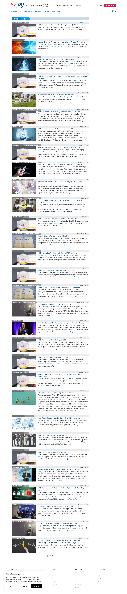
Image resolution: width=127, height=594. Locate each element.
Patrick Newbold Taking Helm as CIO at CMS (53, 236)
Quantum (46, 11)
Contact (100, 579)
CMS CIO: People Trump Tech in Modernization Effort (57, 435)
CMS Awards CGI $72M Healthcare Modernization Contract (58, 270)
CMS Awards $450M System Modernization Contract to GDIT (59, 357)
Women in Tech (29, 390)
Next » (51, 556)
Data (76, 582)
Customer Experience (29, 302)
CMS (26, 23)
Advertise (101, 576)
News (26, 5)
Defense (38, 11)
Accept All (36, 586)
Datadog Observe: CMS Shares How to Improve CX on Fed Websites (61, 323)
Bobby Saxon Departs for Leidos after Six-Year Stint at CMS (59, 469)
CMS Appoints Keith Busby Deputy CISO (52, 340)
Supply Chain (29, 416)
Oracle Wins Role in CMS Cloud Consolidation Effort (56, 95)
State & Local (56, 11)
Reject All (24, 586)
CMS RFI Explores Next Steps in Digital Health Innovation (58, 219)
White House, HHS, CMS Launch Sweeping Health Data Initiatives (61, 165)
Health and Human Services (32, 57)
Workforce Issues (17, 390)
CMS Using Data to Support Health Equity (52, 452)
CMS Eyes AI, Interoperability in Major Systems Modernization (60, 129)
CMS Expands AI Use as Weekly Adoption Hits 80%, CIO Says (59, 112)
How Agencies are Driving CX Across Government (55, 304)
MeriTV (72, 5)
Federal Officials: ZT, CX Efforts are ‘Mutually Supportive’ (57, 523)
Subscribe (111, 5)
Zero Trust (29, 521)
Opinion (58, 5)
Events (32, 5)
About (100, 573)
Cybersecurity (28, 11)
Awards (77, 588)
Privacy (100, 582)
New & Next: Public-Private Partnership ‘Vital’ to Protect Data (59, 506)
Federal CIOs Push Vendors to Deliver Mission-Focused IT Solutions (61, 42)
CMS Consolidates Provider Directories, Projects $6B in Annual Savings (63, 25)
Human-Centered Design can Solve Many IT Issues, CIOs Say (59, 540)
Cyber (77, 579)
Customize (12, 586)
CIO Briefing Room (18, 40)
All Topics (14, 11)
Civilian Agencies (17, 23)
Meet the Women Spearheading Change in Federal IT (56, 393)
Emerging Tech (17, 126)
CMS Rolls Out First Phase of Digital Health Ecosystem (57, 59)
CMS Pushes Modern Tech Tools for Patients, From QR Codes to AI (61, 147)
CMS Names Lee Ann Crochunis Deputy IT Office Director (58, 253)
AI (20, 11)
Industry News (17, 92)
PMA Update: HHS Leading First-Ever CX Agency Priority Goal (59, 287)
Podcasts (65, 5)
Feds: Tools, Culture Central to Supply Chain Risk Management (60, 418)
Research (39, 5)
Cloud (77, 576)
